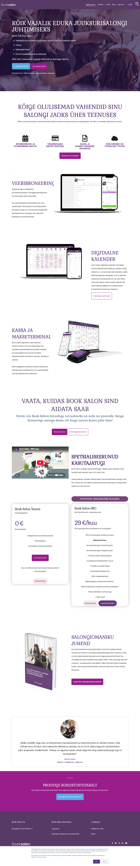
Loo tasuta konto (39, 66)
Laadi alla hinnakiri (107, 603)
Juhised (100, 4)
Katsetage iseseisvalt (101, 296)
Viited (108, 4)
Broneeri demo (59, 432)
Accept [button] (96, 861)
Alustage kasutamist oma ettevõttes (65, 834)
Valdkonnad (90, 4)
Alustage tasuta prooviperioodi (70, 797)
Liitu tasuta (130, 4)
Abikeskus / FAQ (97, 829)
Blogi (114, 4)
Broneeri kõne (40, 581)
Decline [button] (105, 861)
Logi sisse (120, 4)
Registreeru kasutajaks (70, 156)
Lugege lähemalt (21, 66)
